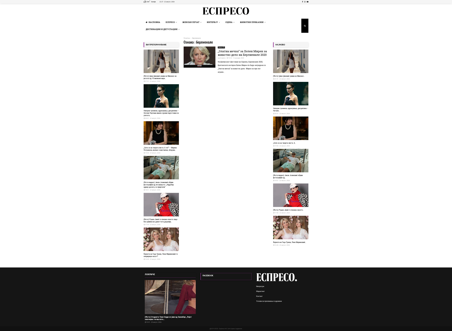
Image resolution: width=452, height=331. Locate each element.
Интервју (212, 22)
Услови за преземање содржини (269, 301)
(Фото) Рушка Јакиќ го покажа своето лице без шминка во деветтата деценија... (160, 220)
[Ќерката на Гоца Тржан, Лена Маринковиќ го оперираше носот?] (161, 239)
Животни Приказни (252, 22)
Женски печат (190, 22)
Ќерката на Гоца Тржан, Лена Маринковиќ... (289, 242)
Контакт (259, 296)
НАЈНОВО (280, 45)
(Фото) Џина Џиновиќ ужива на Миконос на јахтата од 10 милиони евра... (160, 77)
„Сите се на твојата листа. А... (284, 143)
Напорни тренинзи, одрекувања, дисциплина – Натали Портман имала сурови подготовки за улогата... (161, 113)
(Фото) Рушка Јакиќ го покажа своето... (288, 210)
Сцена (228, 22)
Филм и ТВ (221, 47)
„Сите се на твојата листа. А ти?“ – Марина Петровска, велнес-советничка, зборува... (160, 149)
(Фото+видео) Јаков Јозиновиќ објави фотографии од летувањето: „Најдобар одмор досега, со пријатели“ (159, 184)
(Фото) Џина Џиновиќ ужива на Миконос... (289, 76)
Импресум (260, 286)
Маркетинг (260, 291)
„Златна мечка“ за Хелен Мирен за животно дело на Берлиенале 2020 (242, 53)
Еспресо (170, 22)
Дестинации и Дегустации (162, 29)
